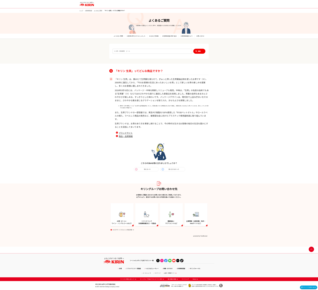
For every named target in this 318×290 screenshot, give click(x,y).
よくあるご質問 (98, 10)
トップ (81, 10)
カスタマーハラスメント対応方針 (123, 230)
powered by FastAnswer (200, 236)
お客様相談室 (88, 10)
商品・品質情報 (126, 136)
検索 (199, 51)
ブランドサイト (126, 133)
